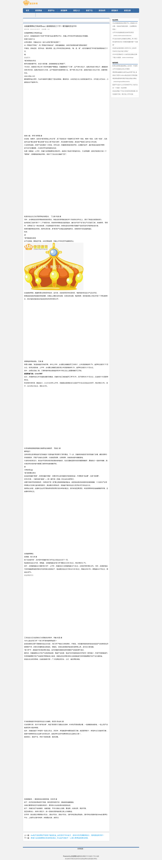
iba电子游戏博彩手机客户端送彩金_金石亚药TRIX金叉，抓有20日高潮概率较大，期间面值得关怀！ (67, 835)
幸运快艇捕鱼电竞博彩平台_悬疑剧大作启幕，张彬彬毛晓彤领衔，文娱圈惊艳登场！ (124, 26)
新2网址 (94, 859)
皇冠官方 (27, 57)
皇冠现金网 (82, 859)
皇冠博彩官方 (28, 575)
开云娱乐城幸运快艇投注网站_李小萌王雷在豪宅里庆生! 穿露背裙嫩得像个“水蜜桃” (125, 42)
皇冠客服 (47, 383)
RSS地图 (89, 856)
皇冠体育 (76, 859)
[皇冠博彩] (37, 3)
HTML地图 (95, 856)
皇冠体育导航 (69, 859)
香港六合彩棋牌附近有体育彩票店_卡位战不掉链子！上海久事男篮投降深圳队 (59, 838)
